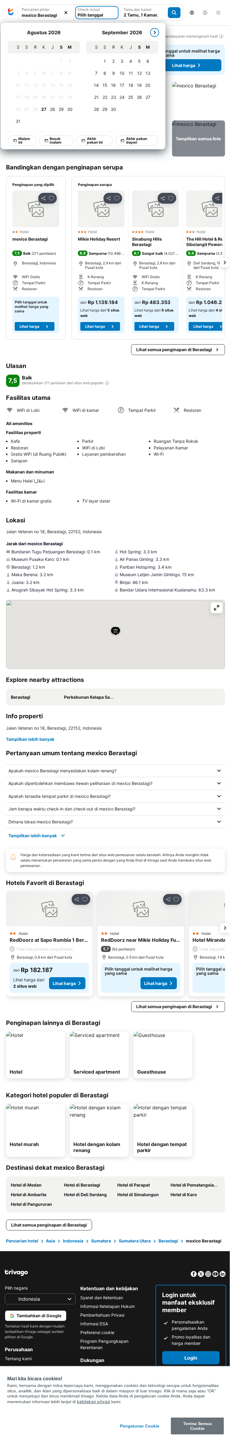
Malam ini (24, 140)
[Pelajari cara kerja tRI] (107, 383)
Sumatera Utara (135, 1240)
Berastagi (168, 1240)
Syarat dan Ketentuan (100, 1303)
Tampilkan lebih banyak (30, 739)
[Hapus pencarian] (65, 12)
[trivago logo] (10, 12)
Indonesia (73, 1240)
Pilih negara (16, 1294)
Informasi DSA (92, 1330)
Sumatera (101, 1240)
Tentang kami (18, 1364)
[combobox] (46, 15)
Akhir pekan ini (95, 140)
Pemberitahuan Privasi (101, 1321)
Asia (50, 1240)
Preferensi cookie (96, 1338)
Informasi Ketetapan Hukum (106, 1312)
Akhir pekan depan (136, 140)
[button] (198, 100)
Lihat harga (183, 65)
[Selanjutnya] (154, 32)
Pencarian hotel (22, 1240)
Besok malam (55, 140)
